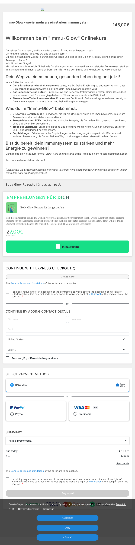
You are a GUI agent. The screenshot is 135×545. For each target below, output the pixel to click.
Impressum (48, 509)
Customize (67, 518)
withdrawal (95, 294)
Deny (67, 527)
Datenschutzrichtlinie (28, 509)
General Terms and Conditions (27, 283)
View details (122, 463)
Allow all (67, 537)
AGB (11, 509)
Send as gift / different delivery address (35, 358)
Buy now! (68, 493)
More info (121, 504)
